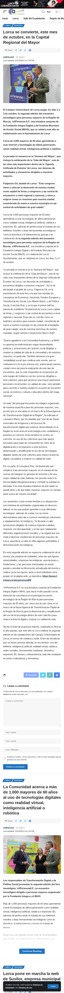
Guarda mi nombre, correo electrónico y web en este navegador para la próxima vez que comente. (34, 758)
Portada (18, 25)
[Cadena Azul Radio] (16, 12)
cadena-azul (8, 57)
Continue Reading (32, 951)
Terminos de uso (25, 987)
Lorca (8, 25)
